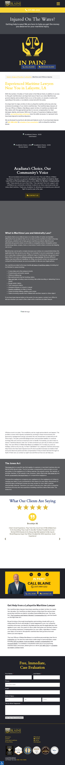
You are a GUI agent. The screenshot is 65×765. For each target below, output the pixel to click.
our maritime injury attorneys (20, 114)
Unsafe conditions (14, 289)
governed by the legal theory (19, 475)
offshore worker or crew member (32, 257)
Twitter (37, 740)
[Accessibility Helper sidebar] (2, 763)
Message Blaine (47, 67)
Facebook (37, 737)
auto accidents (18, 641)
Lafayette (28, 77)
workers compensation (42, 641)
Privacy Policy (9, 742)
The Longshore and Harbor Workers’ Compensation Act (29, 615)
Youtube (37, 738)
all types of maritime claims (41, 265)
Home (9, 77)
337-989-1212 (33, 10)
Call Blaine (30, 67)
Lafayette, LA (12, 639)
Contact (7, 738)
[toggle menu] (58, 3)
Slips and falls (12, 279)
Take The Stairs (21, 759)
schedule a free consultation (29, 122)
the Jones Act (52, 473)
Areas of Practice (17, 77)
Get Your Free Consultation (14, 717)
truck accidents (29, 641)
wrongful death (13, 643)
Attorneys (8, 737)
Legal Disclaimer (10, 758)
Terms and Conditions (11, 740)
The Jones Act (9, 467)
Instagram (38, 742)
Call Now (32, 594)
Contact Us (33, 195)
